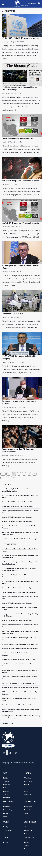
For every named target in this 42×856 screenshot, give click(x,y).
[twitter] (4, 752)
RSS (25, 833)
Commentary (7, 810)
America (27, 788)
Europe (26, 784)
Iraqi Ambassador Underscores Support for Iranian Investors (20, 687)
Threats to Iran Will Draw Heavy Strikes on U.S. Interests (19, 502)
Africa (26, 791)
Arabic (26, 845)
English (26, 842)
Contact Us (28, 830)
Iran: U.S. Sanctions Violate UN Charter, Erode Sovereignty (20, 539)
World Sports (7, 830)
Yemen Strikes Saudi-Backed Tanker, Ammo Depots (17, 506)
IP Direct (6, 842)
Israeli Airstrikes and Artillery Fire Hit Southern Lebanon (19, 683)
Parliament (6, 798)
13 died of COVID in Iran (12, 313)
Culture (5, 788)
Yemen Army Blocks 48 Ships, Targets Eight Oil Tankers (18, 659)
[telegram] (15, 752)
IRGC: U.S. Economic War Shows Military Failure (17, 521)
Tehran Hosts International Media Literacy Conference (18, 705)
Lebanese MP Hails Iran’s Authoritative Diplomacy (17, 517)
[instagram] (9, 752)
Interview (6, 806)
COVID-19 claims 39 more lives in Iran (18, 138)
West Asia (27, 778)
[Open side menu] (3, 4)
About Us (27, 827)
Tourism (6, 781)
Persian (26, 849)
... (2, 478)
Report (5, 813)
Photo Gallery (28, 810)
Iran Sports (7, 827)
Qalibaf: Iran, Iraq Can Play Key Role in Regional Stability (20, 648)
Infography (28, 806)
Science (5, 794)
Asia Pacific (28, 781)
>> (14, 478)
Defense (6, 791)
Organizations (29, 794)
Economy (6, 784)
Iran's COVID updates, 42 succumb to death (20, 181)
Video (26, 813)
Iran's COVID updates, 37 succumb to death (20, 223)
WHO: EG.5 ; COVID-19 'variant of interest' (20, 38)
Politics (5, 778)
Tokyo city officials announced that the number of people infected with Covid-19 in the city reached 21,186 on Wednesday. (19, 462)
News (5, 816)
